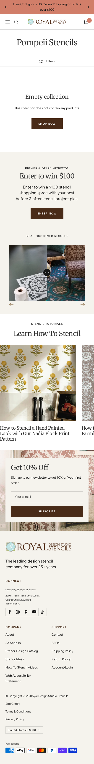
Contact (57, 635)
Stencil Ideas (14, 659)
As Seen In (13, 643)
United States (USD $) (22, 730)
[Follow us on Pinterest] (26, 612)
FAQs (56, 643)
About (9, 635)
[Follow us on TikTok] (42, 612)
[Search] (16, 22)
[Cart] (86, 22)
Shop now (47, 123)
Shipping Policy (62, 651)
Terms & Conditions (18, 711)
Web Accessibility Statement (18, 678)
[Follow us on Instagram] (18, 612)
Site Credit (12, 703)
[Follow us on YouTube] (34, 612)
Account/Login (62, 667)
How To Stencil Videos (21, 667)
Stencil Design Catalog (21, 651)
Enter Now (47, 213)
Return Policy (61, 659)
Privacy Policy (14, 719)
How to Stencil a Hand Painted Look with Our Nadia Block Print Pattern (35, 433)
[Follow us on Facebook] (9, 612)
